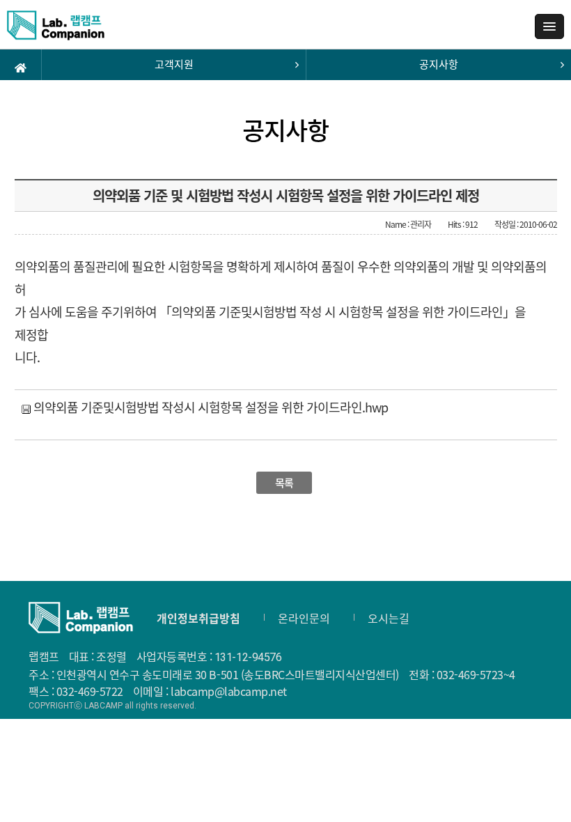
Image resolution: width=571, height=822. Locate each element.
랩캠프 (55, 30)
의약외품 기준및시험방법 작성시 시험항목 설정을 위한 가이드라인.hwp (209, 407)
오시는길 (388, 618)
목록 (284, 482)
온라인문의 (304, 618)
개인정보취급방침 (198, 618)
